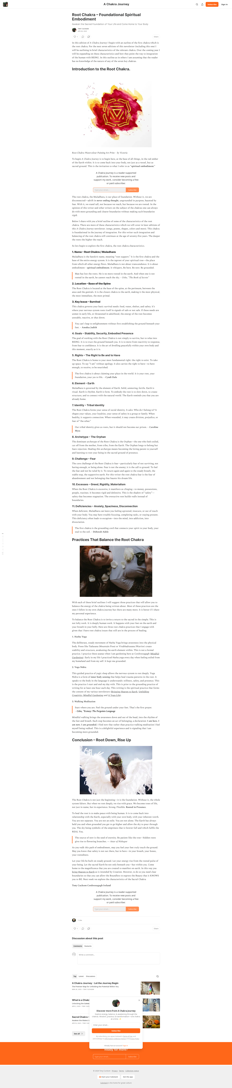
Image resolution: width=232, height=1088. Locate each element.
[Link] (69, 69)
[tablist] (82, 946)
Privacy (115, 1071)
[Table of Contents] (2, 544)
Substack (104, 1083)
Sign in (224, 4)
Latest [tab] (81, 976)
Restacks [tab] (87, 946)
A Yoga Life (114, 695)
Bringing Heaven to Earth (124, 692)
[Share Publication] (202, 4)
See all (77, 1033)
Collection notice (132, 1071)
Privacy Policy (134, 1039)
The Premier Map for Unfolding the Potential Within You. (95, 986)
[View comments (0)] (82, 36)
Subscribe (212, 4)
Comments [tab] (77, 946)
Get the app (128, 1077)
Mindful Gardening (93, 695)
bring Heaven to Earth (83, 872)
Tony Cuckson (83, 29)
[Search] (197, 4)
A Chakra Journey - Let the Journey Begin (95, 983)
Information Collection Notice (115, 1039)
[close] (139, 1000)
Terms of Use (127, 1036)
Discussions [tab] (90, 976)
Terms (121, 1071)
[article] (116, 988)
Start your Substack (109, 1077)
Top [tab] (74, 976)
